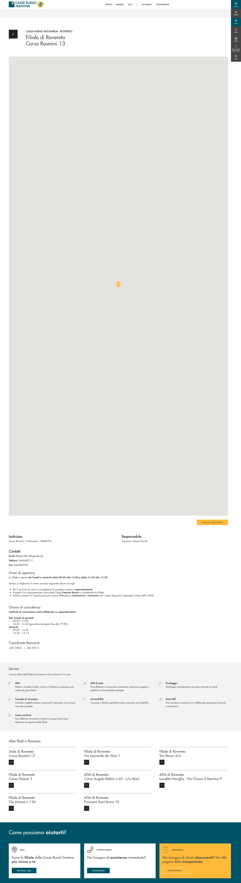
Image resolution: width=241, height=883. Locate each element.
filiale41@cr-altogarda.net (29, 555)
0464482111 (26, 560)
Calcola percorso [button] (212, 522)
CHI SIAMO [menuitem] (147, 4)
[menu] (137, 4)
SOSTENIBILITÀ (162, 4)
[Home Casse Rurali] (26, 4)
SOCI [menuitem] (130, 4)
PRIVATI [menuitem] (108, 4)
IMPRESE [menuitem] (120, 4)
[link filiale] (11, 762)
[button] (236, 4)
